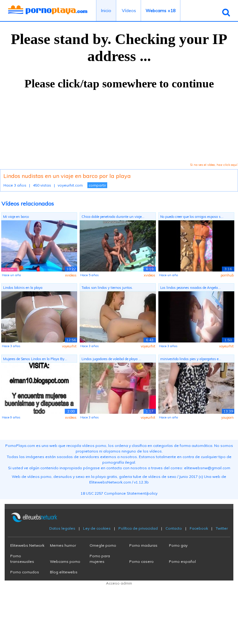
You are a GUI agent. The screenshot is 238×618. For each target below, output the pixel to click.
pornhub (227, 275)
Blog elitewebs (63, 572)
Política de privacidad (138, 528)
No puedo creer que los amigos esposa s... (191, 216)
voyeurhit (69, 346)
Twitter (222, 528)
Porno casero (141, 561)
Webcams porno (65, 561)
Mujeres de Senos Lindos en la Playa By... (35, 359)
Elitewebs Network (27, 545)
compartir (97, 185)
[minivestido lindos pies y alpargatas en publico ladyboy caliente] (196, 387)
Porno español (182, 561)
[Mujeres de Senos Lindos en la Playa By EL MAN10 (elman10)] (39, 387)
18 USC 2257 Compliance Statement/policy (119, 493)
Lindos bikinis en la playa (22, 287)
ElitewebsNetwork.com (110, 482)
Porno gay (178, 545)
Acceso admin (119, 583)
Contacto (173, 528)
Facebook (199, 528)
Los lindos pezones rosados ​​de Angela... (190, 287)
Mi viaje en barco (16, 216)
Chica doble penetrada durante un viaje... (113, 216)
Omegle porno (103, 545)
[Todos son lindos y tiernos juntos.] (118, 316)
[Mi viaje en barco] (39, 245)
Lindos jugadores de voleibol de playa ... (111, 359)
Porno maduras (143, 545)
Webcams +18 (160, 10)
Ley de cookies (97, 528)
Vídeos (129, 10)
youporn (227, 417)
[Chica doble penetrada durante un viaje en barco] (118, 245)
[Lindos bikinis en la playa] (39, 316)
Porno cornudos (24, 572)
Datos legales (62, 528)
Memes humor (63, 545)
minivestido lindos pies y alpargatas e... (190, 359)
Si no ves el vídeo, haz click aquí (213, 165)
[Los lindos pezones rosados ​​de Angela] (196, 316)
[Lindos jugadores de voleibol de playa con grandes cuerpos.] (118, 387)
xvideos (71, 275)
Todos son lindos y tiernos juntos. (107, 287)
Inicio (106, 10)
